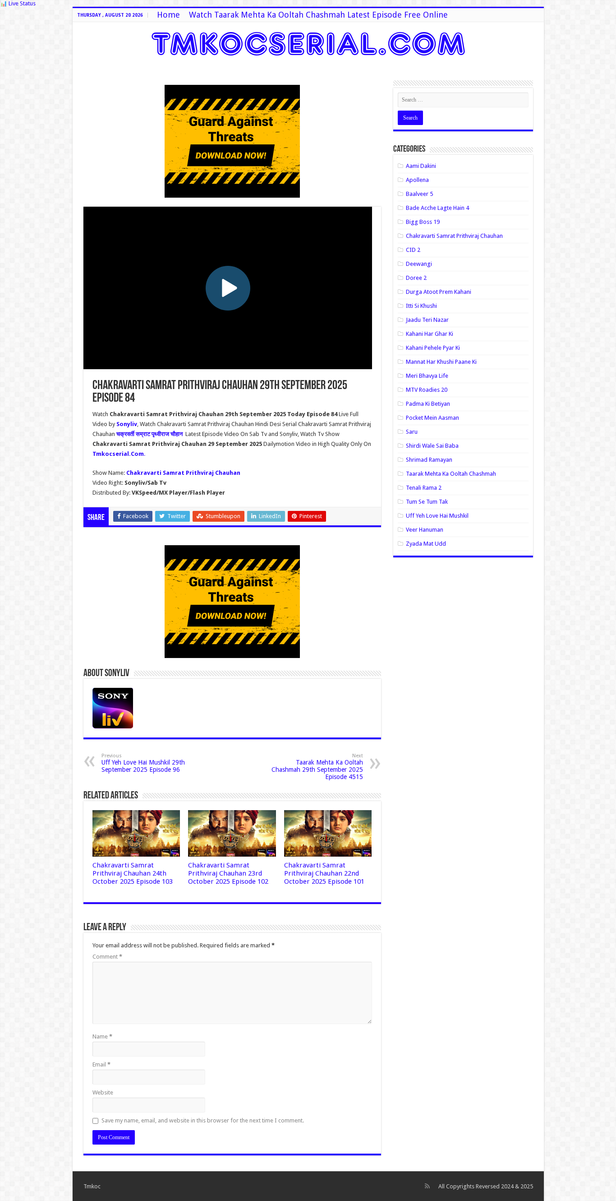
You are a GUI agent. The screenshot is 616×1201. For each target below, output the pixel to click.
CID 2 (413, 249)
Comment (107, 956)
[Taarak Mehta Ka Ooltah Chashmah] (308, 42)
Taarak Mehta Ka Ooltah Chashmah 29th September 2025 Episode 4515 (317, 766)
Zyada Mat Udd (426, 543)
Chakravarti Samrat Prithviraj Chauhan (454, 235)
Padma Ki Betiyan (428, 403)
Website (102, 1092)
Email (101, 1064)
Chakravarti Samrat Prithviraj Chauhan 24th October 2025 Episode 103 (132, 873)
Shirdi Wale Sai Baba (432, 445)
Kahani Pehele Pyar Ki (433, 347)
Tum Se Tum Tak (427, 501)
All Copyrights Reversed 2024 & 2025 (485, 1186)
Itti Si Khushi (421, 305)
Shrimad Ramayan (429, 459)
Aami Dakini (421, 165)
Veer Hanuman (424, 529)
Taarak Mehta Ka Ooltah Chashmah (451, 473)
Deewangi (419, 263)
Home (168, 14)
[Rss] (427, 1186)
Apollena (417, 179)
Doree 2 (416, 277)
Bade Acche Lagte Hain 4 (437, 207)
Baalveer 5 (419, 193)
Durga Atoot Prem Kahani (438, 291)
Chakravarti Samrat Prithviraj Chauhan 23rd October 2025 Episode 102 (228, 873)
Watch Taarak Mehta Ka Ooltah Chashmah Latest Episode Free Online (318, 14)
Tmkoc (92, 1186)
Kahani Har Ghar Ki (429, 333)
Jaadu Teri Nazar (427, 319)
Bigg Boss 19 (423, 221)
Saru (412, 431)
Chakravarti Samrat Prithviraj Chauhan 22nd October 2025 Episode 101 (324, 873)
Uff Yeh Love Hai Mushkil (437, 515)
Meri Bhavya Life (427, 375)
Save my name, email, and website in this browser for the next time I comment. (202, 1120)
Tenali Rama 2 (423, 487)
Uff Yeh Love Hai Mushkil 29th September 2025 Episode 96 (143, 763)
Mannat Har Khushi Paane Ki (441, 361)
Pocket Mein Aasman (432, 417)
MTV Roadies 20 (426, 389)
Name (102, 1036)
